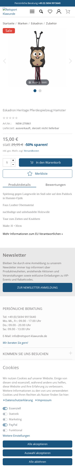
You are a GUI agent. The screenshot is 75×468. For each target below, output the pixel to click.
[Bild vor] (70, 60)
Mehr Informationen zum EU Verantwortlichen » (33, 234)
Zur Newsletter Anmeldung (37, 287)
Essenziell (15, 408)
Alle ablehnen (37, 461)
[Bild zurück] (4, 60)
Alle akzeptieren (37, 444)
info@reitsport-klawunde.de (29, 336)
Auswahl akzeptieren (38, 453)
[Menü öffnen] (32, 12)
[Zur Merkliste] (50, 12)
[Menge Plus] (13, 160)
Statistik (14, 414)
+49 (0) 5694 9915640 (49, 3)
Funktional (15, 430)
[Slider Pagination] (34, 90)
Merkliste (41, 174)
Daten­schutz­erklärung (19, 400)
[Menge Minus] (13, 164)
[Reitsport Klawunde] (14, 13)
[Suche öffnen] (41, 12)
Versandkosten (31, 150)
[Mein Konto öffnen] (58, 12)
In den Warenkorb (48, 162)
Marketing (15, 419)
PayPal (13, 424)
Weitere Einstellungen (16, 435)
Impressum (44, 400)
